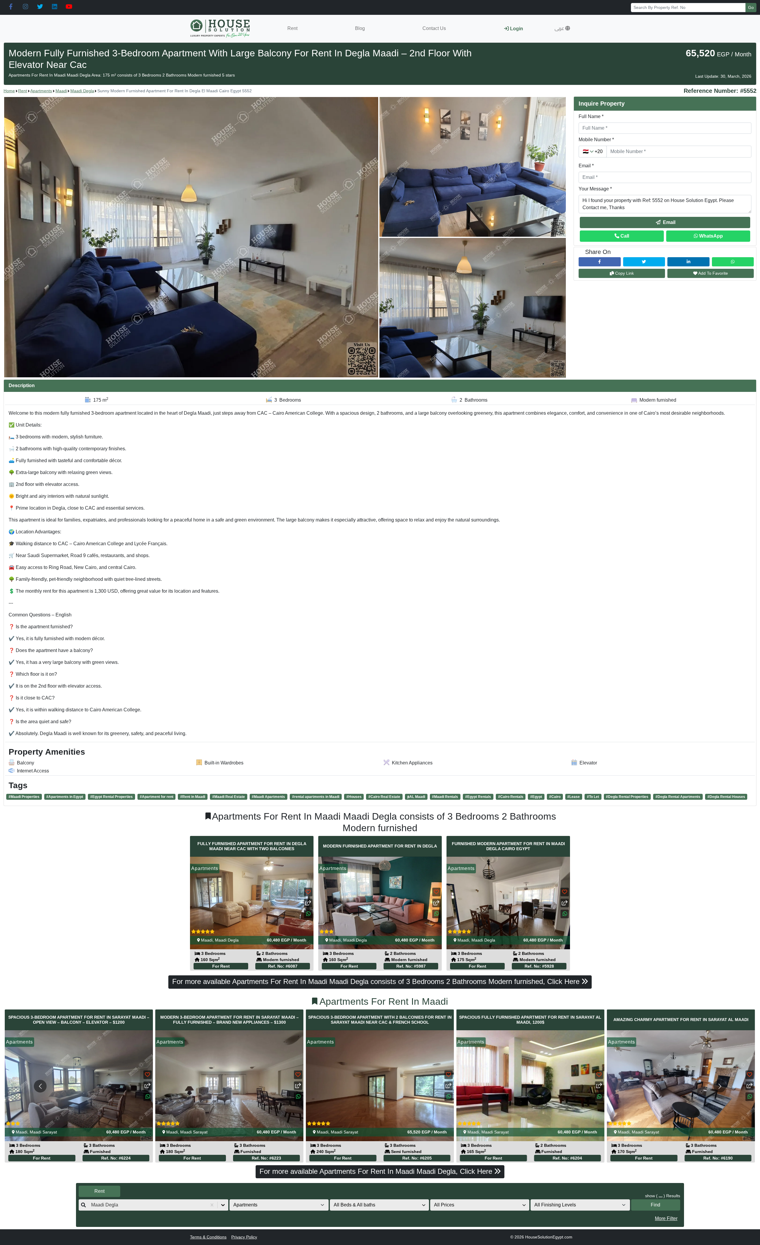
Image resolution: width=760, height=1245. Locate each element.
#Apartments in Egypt (64, 797)
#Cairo (554, 797)
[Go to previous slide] (40, 1086)
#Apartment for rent (156, 797)
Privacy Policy (244, 1237)
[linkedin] (54, 6)
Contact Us (434, 28)
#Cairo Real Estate (384, 797)
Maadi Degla (82, 90)
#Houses (354, 797)
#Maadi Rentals (445, 797)
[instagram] (25, 6)
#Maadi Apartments (268, 797)
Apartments (41, 90)
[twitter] (40, 6)
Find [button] (655, 1204)
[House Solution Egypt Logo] (221, 28)
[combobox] (91, 1205)
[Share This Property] (308, 903)
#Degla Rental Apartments (678, 797)
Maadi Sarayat (43, 1132)
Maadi (61, 90)
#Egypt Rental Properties (111, 797)
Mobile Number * (596, 139)
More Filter (666, 1218)
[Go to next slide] (719, 1086)
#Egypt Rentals (478, 797)
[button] (562, 28)
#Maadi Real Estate (228, 797)
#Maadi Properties (24, 797)
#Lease (573, 797)
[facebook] (11, 6)
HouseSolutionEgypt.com (548, 1237)
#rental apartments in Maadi (315, 797)
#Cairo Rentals (510, 797)
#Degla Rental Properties (627, 797)
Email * (586, 165)
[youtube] (69, 6)
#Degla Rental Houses (726, 797)
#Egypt (536, 797)
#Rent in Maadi (192, 797)
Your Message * (595, 188)
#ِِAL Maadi (416, 797)
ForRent (221, 966)
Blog (360, 28)
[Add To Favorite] (308, 892)
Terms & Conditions (208, 1237)
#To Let (593, 797)
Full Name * (591, 116)
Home (9, 90)
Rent (292, 28)
